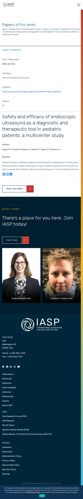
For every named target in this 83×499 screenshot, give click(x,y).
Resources (7, 379)
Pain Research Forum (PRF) (14, 416)
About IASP (7, 405)
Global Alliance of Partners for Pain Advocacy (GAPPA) (27, 434)
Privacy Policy (8, 461)
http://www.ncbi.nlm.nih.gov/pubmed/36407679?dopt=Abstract (31, 91)
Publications (7, 374)
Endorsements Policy (11, 456)
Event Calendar (9, 388)
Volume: (5, 101)
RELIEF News (8, 425)
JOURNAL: (7, 73)
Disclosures (7, 452)
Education (6, 383)
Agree (42, 496)
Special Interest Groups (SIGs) (15, 430)
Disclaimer (7, 447)
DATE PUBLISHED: (10, 59)
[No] (80, 492)
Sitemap (6, 474)
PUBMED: (6, 87)
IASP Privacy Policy (33, 492)
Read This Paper (14, 189)
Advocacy (6, 392)
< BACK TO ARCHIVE (11, 50)
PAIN (4, 412)
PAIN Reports (8, 421)
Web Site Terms (9, 470)
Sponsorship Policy (10, 465)
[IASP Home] (9, 5)
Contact (6, 443)
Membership (7, 396)
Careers (5, 401)
